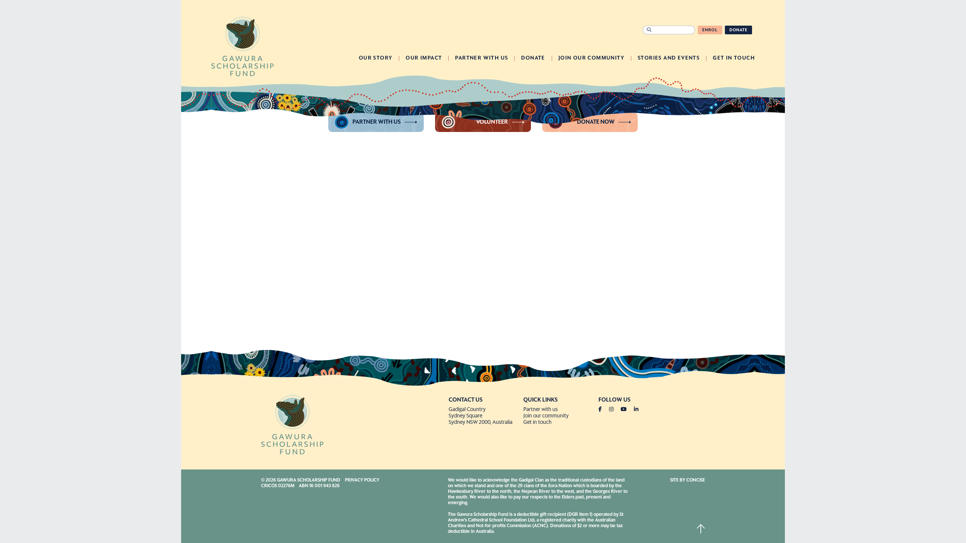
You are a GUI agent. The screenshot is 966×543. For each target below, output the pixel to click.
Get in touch (537, 422)
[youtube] (627, 409)
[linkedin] (636, 409)
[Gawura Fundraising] (352, 423)
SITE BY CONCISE (687, 480)
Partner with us (376, 122)
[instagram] (614, 409)
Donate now (596, 122)
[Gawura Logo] (242, 45)
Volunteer (492, 122)
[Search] (649, 30)
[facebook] (603, 409)
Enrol (709, 30)
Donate (738, 30)
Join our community (546, 416)
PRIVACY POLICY (362, 480)
